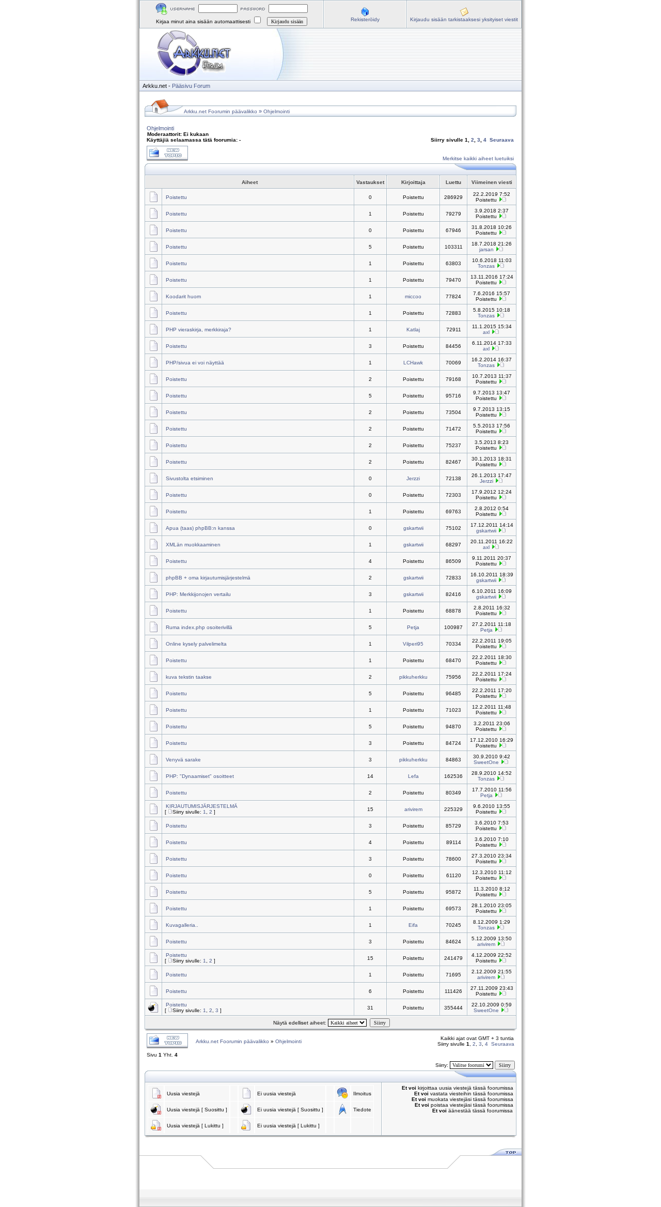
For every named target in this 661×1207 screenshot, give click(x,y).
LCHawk (413, 362)
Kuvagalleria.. (182, 925)
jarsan (486, 249)
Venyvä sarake (183, 759)
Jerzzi (413, 478)
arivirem (413, 809)
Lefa (413, 776)
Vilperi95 (413, 644)
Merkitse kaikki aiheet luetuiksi (478, 158)
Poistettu (176, 197)
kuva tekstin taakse (189, 677)
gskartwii (413, 528)
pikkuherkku (413, 677)
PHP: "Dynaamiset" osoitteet (200, 776)
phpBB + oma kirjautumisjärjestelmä (208, 577)
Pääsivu (182, 86)
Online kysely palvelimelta (196, 644)
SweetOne (486, 762)
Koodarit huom (183, 296)
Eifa (413, 925)
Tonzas (486, 266)
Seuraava (502, 140)
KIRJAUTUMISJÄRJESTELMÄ (202, 806)
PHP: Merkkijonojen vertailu (198, 594)
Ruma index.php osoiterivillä (199, 627)
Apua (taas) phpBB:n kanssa (200, 528)
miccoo (413, 296)
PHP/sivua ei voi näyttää (195, 362)
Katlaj (413, 329)
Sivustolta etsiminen (189, 478)
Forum (202, 86)
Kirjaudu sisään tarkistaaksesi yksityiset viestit (464, 19)
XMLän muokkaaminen (193, 544)
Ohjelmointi (276, 111)
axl (486, 332)
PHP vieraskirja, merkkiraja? (198, 329)
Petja (413, 627)
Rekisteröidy (365, 19)
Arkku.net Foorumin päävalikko (220, 111)
